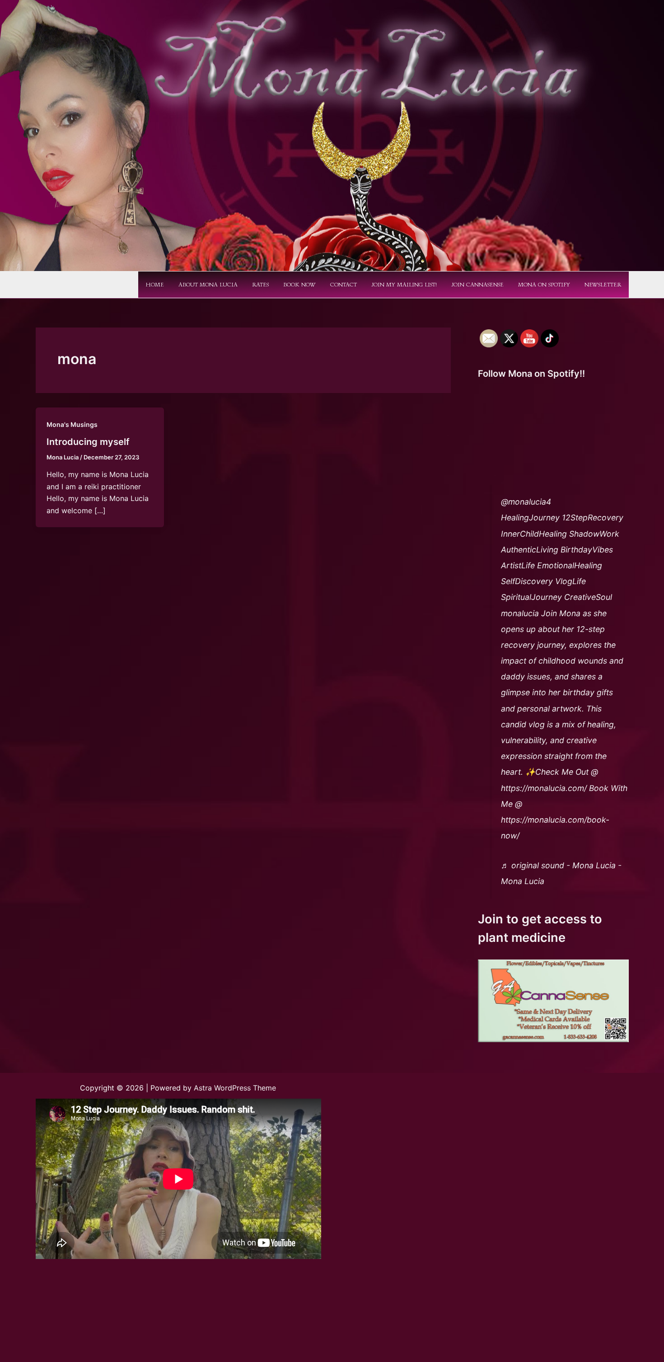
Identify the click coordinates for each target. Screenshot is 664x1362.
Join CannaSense (477, 284)
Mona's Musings (72, 424)
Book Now (299, 284)
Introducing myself (88, 441)
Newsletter (603, 284)
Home (154, 284)
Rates (260, 284)
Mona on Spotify (544, 284)
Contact (343, 284)
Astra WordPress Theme (235, 1087)
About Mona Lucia (208, 284)
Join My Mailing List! (404, 284)
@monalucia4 (526, 501)
